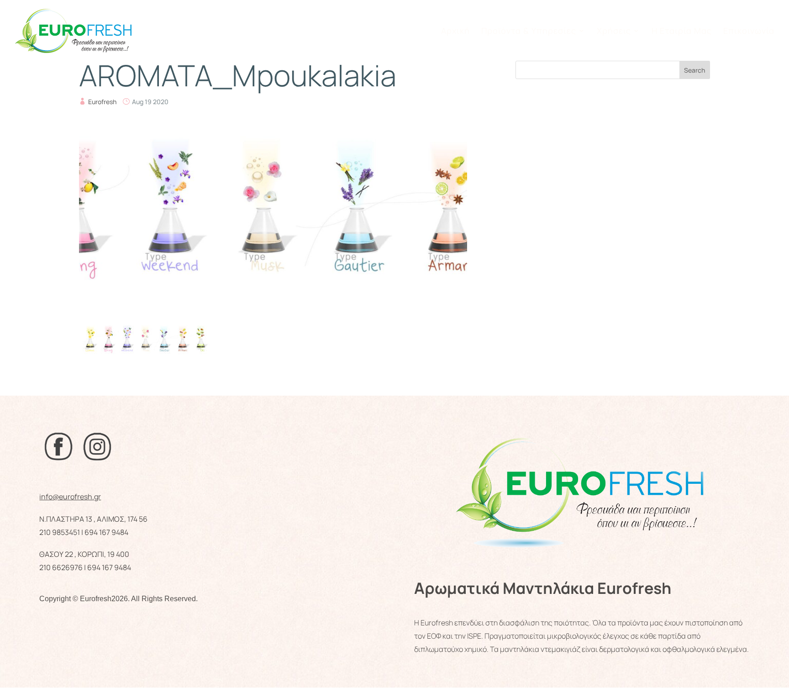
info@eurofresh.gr (70, 497)
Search (694, 70)
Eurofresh (102, 101)
